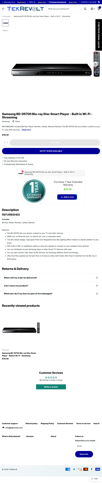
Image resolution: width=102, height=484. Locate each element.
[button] (8, 140)
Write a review (51, 387)
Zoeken (85, 9)
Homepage (6, 16)
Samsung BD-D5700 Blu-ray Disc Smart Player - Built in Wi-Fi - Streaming (19, 354)
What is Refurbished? (11, 436)
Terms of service (83, 423)
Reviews (30, 436)
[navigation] (5, 22)
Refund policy (32, 423)
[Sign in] (93, 9)
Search (97, 423)
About (53, 436)
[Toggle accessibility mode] (99, 2)
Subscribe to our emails (85, 440)
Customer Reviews (65, 423)
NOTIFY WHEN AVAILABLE (51, 151)
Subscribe (84, 454)
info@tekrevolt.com (14, 428)
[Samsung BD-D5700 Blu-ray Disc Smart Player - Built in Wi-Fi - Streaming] (21, 328)
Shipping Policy (47, 423)
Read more (21, 2)
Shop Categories (3, 9)
